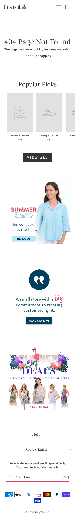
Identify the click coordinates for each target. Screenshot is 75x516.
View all (37, 157)
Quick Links (36, 449)
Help (36, 434)
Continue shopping (37, 56)
